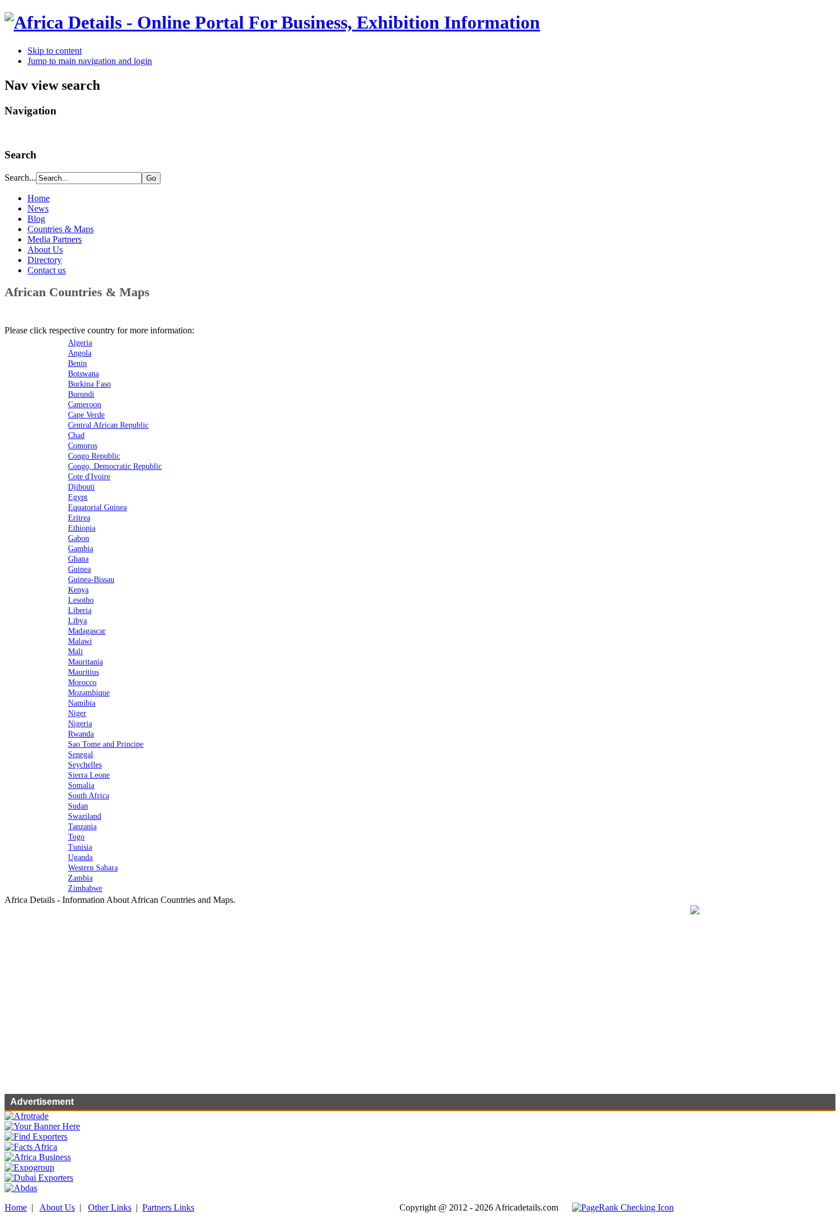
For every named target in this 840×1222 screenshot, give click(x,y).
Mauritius (83, 672)
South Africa (88, 795)
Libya (77, 620)
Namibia (81, 703)
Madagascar (87, 631)
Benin (77, 363)
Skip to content (54, 50)
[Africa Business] (38, 1157)
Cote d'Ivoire (89, 476)
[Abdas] (21, 1188)
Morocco (82, 682)
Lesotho (81, 600)
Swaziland (84, 816)
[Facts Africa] (31, 1147)
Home (38, 198)
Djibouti (81, 487)
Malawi (80, 641)
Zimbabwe (85, 888)
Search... (20, 177)
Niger (77, 713)
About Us (45, 249)
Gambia (80, 548)
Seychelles (85, 765)
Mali (75, 651)
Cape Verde (86, 415)
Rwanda (81, 734)
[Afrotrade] (27, 1116)
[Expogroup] (29, 1167)
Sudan (78, 806)
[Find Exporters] (36, 1136)
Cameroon (84, 404)
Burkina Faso (89, 384)
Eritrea (79, 518)
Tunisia (80, 847)
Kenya (78, 590)
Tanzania (82, 826)
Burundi (81, 394)
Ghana (78, 559)
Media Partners (54, 239)
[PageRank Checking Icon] (623, 1207)
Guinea (79, 569)
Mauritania (85, 662)
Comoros (82, 445)
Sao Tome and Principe (105, 744)
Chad (76, 435)
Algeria (80, 343)
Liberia (79, 610)
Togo (76, 837)
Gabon (78, 538)
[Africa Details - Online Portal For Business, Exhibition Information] (272, 22)
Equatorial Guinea (97, 507)
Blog (36, 219)
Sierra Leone (89, 775)
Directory (44, 260)
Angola (79, 353)
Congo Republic (94, 456)
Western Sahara (93, 867)
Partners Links (168, 1207)
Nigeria (80, 723)
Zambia (80, 878)
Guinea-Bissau (91, 579)
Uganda (80, 857)
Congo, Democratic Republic (115, 466)
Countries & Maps (60, 229)
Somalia (81, 785)
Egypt (77, 497)
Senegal (80, 754)
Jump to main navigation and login (89, 61)
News (38, 208)
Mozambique (89, 692)
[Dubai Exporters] (39, 1178)
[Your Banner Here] (42, 1126)
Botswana (83, 373)
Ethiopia (81, 528)
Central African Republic (108, 425)
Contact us (46, 270)
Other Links (109, 1207)
